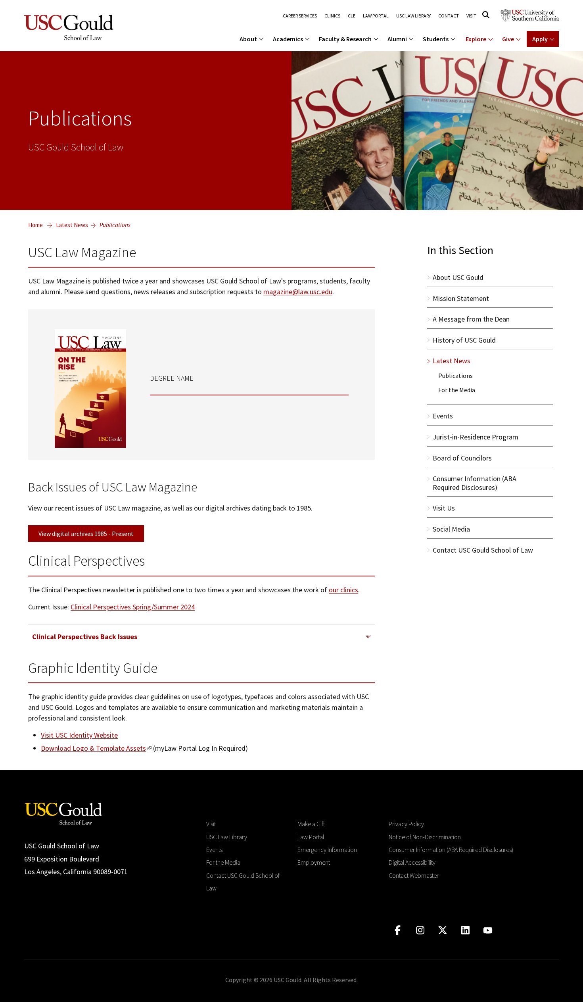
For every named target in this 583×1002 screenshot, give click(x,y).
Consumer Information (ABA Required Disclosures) (451, 850)
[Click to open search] (485, 14)
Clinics (332, 16)
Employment (313, 862)
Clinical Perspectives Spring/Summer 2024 (133, 606)
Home (35, 225)
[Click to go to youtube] (488, 930)
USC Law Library (413, 16)
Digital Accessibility (412, 862)
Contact (448, 16)
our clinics (343, 589)
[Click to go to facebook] (398, 930)
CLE (351, 16)
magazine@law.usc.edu (297, 291)
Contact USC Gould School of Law (243, 881)
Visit (471, 16)
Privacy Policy (406, 824)
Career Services (300, 16)
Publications (115, 225)
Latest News (72, 225)
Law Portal (376, 16)
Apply (540, 39)
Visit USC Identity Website (79, 735)
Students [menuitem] (436, 39)
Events (214, 850)
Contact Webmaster (414, 875)
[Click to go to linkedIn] (465, 930)
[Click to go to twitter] (443, 930)
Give (508, 39)
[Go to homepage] (63, 812)
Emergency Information (327, 850)
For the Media (223, 862)
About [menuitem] (248, 39)
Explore (476, 39)
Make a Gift (311, 824)
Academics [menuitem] (288, 39)
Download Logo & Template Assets (93, 748)
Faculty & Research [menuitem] (345, 39)
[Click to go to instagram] (420, 930)
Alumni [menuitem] (397, 39)
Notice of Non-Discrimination (425, 837)
